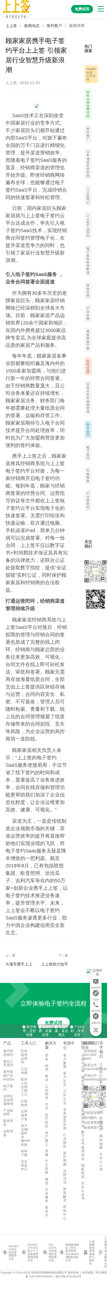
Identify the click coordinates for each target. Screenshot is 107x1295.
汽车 (46, 1106)
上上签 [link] (11, 25)
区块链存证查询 (24, 1056)
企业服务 (46, 1195)
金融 (46, 1153)
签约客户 (54, 25)
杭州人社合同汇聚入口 (24, 1086)
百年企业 (64, 1096)
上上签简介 (87, 195)
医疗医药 (46, 1120)
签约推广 (87, 134)
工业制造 (46, 1092)
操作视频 (64, 1158)
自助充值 (87, 290)
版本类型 (8, 1123)
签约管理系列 (8, 1053)
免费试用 (53, 1022)
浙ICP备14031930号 (68, 1276)
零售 (46, 1057)
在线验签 (87, 475)
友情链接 (87, 1272)
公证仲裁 (24, 1071)
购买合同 (87, 429)
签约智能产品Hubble (8, 1075)
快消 (46, 1068)
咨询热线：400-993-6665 (92, 1055)
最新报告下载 (87, 339)
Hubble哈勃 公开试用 (91, 74)
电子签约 (87, 452)
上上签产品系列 (87, 225)
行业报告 (64, 1140)
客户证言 (64, 1079)
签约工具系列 (8, 1063)
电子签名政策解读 (87, 260)
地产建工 (46, 1138)
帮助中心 (64, 1212)
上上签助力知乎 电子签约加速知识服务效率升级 (54, 964)
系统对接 (87, 366)
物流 (46, 1181)
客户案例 (64, 1061)
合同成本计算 (24, 1115)
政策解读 (64, 1194)
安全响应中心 (24, 1165)
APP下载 (24, 1153)
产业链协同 (87, 500)
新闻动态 (32, 25)
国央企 (46, 1211)
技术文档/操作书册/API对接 (25, 1135)
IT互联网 (46, 1167)
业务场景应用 (64, 1119)
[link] (32, 25)
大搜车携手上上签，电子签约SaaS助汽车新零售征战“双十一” (19, 964)
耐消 (46, 1078)
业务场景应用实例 (87, 164)
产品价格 (87, 313)
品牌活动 (64, 1176)
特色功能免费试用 (87, 104)
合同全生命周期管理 (87, 397)
